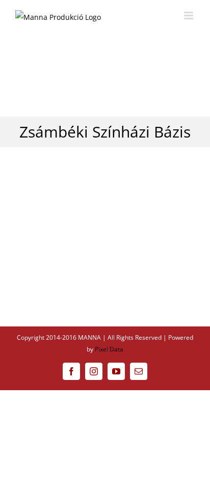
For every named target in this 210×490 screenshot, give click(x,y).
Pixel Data (109, 349)
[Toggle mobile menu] (189, 15)
